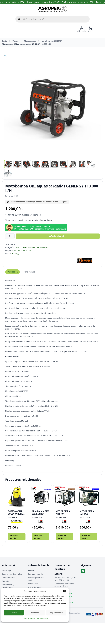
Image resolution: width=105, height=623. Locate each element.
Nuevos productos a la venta (38, 578)
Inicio (4, 41)
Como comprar (8, 577)
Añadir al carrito (57, 236)
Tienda (15, 41)
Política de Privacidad (31, 618)
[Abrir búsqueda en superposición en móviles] (52, 19)
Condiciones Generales (12, 574)
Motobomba (19, 250)
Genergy (15, 253)
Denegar (35, 612)
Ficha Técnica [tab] (29, 272)
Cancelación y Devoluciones (8, 585)
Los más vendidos (36, 574)
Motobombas (30, 41)
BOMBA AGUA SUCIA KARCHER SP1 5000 (16, 512)
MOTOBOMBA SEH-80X (87, 512)
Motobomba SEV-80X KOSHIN (40, 512)
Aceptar (13, 612)
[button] (65, 591)
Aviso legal (44, 618)
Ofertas (31, 570)
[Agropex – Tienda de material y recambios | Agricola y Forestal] (52, 9)
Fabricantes (33, 583)
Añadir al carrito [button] (14, 536)
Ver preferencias (56, 612)
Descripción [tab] (12, 272)
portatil (29, 250)
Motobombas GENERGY (52, 41)
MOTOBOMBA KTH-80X (63, 512)
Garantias (6, 581)
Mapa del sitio (34, 587)
